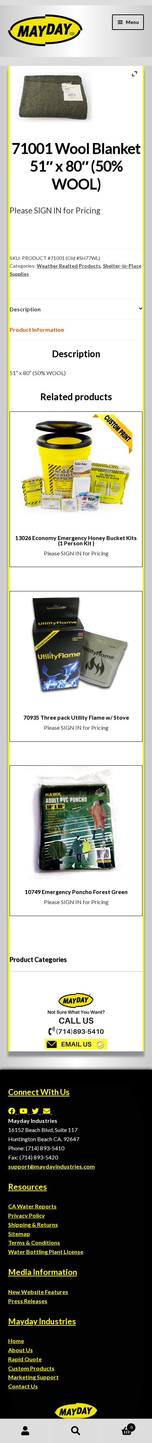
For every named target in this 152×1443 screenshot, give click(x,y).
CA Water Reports (32, 1206)
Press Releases (27, 1301)
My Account (25, 1431)
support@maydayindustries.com (51, 1166)
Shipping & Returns (33, 1224)
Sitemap (19, 1233)
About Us (20, 1349)
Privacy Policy (26, 1215)
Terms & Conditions (34, 1242)
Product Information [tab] (37, 329)
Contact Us (23, 1386)
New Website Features (38, 1291)
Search (76, 1431)
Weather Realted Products (69, 266)
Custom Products (31, 1368)
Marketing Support (33, 1377)
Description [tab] (25, 309)
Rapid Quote (25, 1359)
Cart (117, 1425)
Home (16, 1340)
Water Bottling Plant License (45, 1251)
